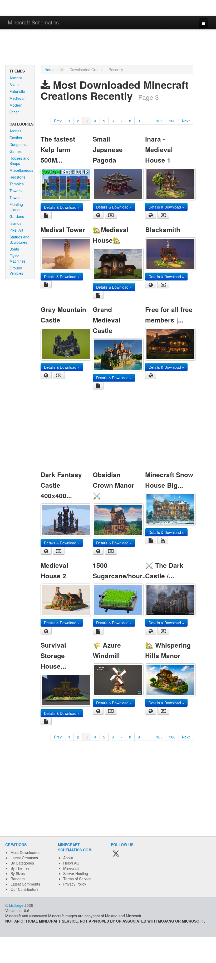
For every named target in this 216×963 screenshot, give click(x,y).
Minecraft (71, 868)
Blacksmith (162, 229)
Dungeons (18, 144)
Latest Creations (24, 857)
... (148, 120)
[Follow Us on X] (116, 854)
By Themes (20, 868)
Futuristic (17, 91)
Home (50, 69)
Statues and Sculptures (19, 239)
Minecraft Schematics (33, 22)
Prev (58, 120)
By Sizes (18, 873)
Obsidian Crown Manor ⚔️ (113, 485)
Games (15, 151)
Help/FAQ (71, 863)
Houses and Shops (19, 160)
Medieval (16, 98)
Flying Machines (17, 258)
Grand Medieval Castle (106, 320)
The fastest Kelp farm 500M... (58, 149)
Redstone (17, 177)
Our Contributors (24, 889)
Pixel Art (16, 230)
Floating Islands (16, 207)
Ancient (15, 77)
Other (14, 111)
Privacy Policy (74, 884)
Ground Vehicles (16, 270)
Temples (16, 183)
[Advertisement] (108, 48)
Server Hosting (75, 873)
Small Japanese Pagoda (108, 149)
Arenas (15, 130)
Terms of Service (77, 878)
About (68, 857)
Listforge (16, 905)
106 (172, 120)
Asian (14, 84)
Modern (15, 105)
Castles (15, 137)
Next (186, 120)
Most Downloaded (26, 852)
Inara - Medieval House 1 (159, 149)
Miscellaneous (21, 170)
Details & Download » (62, 207)
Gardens (16, 216)
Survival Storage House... (53, 655)
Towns (14, 197)
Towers (15, 190)
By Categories (22, 863)
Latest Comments (25, 884)
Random (18, 878)
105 (159, 120)
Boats (14, 249)
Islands (15, 223)
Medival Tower (63, 229)
